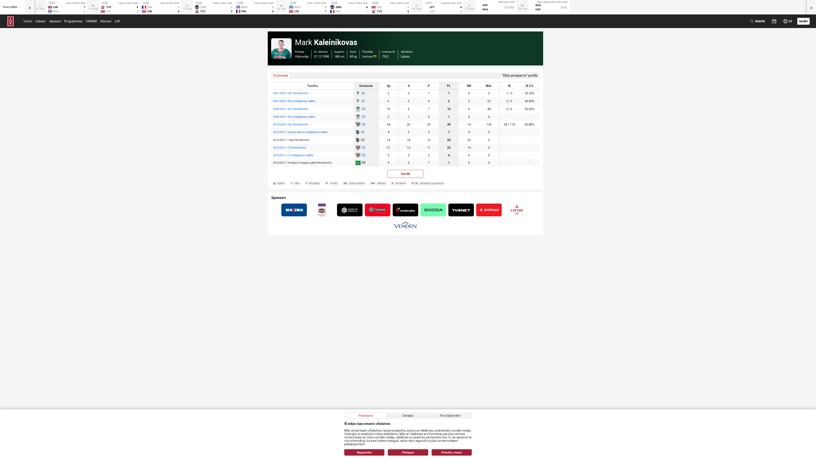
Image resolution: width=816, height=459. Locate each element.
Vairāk (405, 174)
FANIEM (91, 21)
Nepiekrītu (364, 452)
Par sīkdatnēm (450, 415)
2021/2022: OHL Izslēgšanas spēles (294, 101)
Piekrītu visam (451, 452)
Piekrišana (366, 415)
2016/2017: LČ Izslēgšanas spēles (293, 155)
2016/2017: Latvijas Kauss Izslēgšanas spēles (300, 132)
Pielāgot (408, 452)
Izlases (40, 21)
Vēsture (105, 21)
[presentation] (29, 7)
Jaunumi (55, 21)
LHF (117, 21)
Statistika (280, 76)
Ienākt (803, 21)
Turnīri (27, 21)
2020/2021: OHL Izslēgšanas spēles (294, 116)
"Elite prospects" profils (520, 76)
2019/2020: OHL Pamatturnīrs (290, 124)
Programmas (73, 21)
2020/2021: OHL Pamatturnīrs (290, 109)
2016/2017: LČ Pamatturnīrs (289, 147)
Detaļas (408, 415)
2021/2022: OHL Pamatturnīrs (290, 93)
